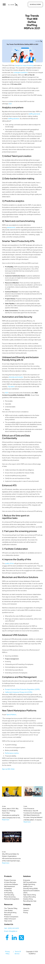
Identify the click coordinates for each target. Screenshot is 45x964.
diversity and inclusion (16, 377)
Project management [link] (12, 659)
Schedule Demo (35, 4)
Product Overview (10, 880)
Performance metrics (12, 753)
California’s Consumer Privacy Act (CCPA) (18, 692)
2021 (10, 104)
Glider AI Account (10, 919)
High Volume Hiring (29, 895)
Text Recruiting (9, 895)
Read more (5, 820)
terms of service (18, 953)
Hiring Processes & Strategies (13, 16)
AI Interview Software (11, 884)
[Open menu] (4, 4)
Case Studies (8, 910)
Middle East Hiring (29, 884)
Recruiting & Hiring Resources (10, 914)
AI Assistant (8, 888)
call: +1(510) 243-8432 (11, 928)
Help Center (8, 921)
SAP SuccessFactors (29, 882)
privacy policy (7, 953)
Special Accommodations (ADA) (31, 892)
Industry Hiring (28, 899)
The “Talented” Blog (10, 908)
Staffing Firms (27, 886)
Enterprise (26, 880)
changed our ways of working (24, 65)
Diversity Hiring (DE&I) (30, 888)
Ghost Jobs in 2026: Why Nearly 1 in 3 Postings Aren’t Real (10, 811)
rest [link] (25, 165)
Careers (25, 910)
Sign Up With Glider (8, 769)
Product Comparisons (11, 917)
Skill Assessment (9, 886)
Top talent (11, 386)
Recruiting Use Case (29, 901)
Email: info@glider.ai (10, 931)
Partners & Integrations (11, 899)
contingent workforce (21, 72)
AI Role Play (8, 891)
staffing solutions (13, 118)
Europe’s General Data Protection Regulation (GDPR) (22, 689)
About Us (26, 908)
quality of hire (9, 563)
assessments (11, 227)
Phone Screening (9, 897)
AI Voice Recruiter (10, 882)
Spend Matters (11, 714)
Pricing (25, 912)
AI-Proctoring (8, 893)
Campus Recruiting (29, 897)
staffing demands (34, 114)
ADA (6, 393)
